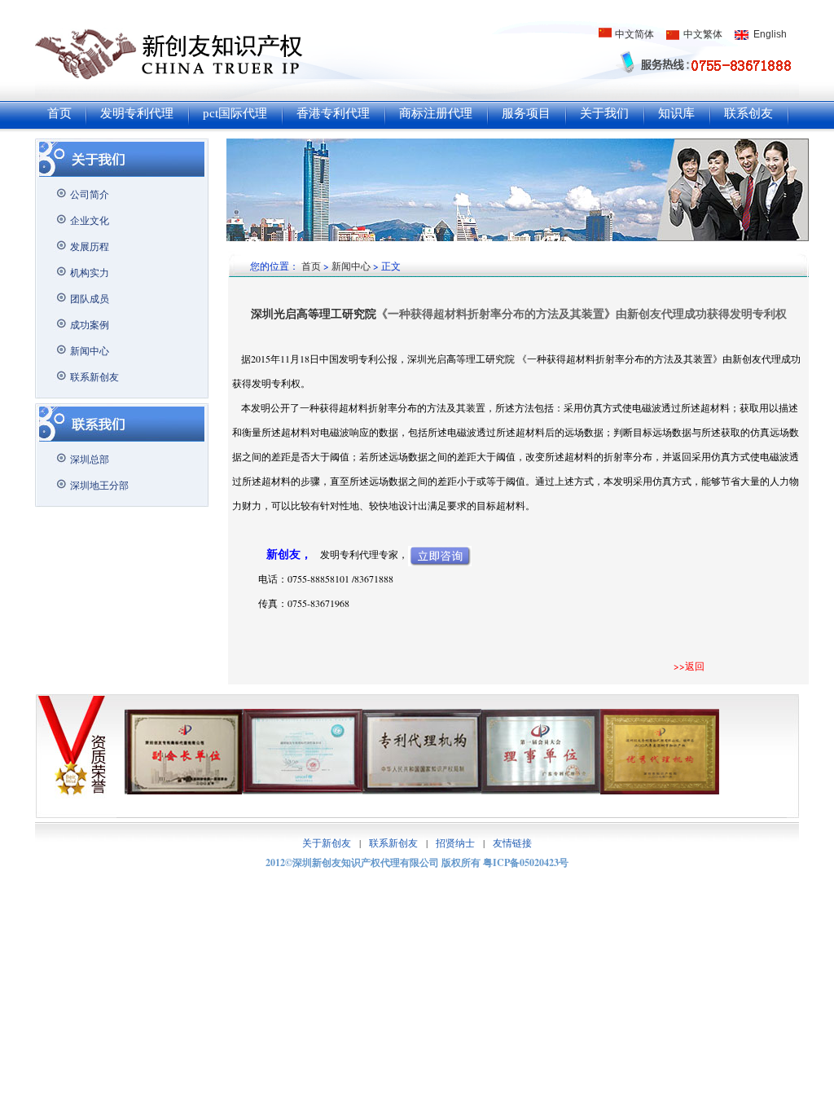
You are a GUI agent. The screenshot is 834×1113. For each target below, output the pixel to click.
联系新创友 (94, 376)
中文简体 (634, 34)
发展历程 (89, 246)
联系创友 (748, 113)
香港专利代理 (333, 113)
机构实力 (89, 272)
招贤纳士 (455, 842)
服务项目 (526, 113)
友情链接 (512, 842)
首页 (59, 113)
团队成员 (89, 298)
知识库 (676, 113)
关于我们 (604, 113)
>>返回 (689, 665)
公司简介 (89, 193)
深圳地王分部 (99, 484)
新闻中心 (89, 350)
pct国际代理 (235, 113)
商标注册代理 (435, 113)
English (770, 34)
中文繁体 (702, 34)
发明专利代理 (136, 113)
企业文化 (89, 220)
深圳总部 (89, 458)
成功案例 (89, 324)
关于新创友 (326, 842)
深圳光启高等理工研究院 (313, 313)
